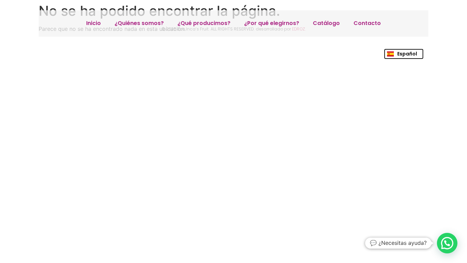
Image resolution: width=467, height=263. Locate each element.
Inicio (93, 23)
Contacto (367, 23)
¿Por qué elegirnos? (271, 23)
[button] (447, 243)
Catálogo (326, 23)
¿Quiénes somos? (139, 23)
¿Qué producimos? (203, 23)
